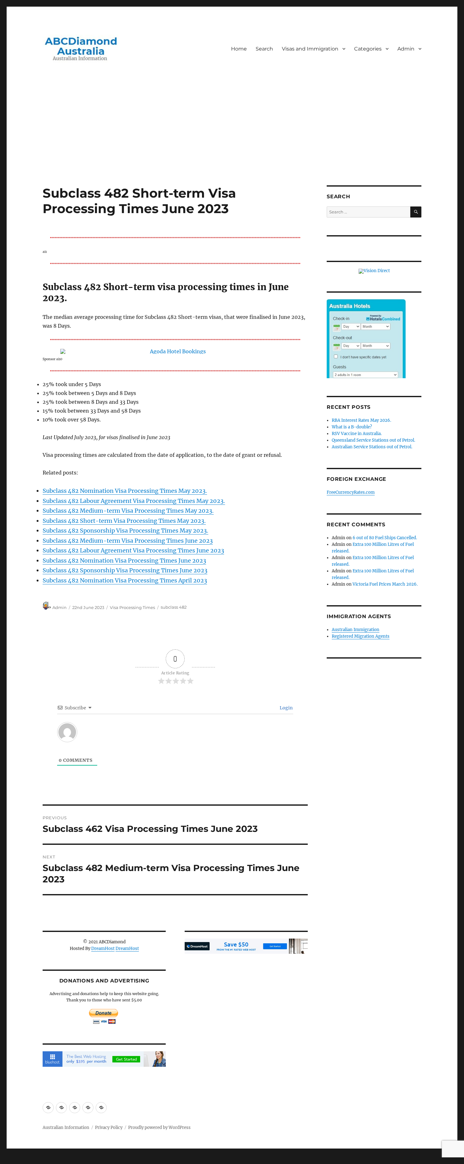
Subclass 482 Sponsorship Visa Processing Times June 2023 (125, 570)
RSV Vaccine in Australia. (357, 433)
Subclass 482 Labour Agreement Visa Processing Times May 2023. (134, 500)
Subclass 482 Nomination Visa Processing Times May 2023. (125, 490)
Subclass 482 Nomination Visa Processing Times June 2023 (124, 560)
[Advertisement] (232, 138)
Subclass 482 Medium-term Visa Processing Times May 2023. (128, 510)
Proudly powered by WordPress (159, 1127)
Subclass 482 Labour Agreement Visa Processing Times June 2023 (133, 550)
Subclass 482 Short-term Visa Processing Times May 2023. (124, 520)
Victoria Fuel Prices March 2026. (385, 584)
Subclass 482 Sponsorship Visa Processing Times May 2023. (125, 530)
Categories (368, 49)
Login (286, 708)
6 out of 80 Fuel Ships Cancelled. (385, 537)
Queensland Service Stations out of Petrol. (373, 440)
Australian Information (66, 1127)
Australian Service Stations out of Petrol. (372, 447)
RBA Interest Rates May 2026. (361, 420)
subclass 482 (174, 607)
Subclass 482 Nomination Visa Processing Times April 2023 (125, 580)
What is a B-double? (352, 427)
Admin (405, 49)
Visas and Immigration (310, 49)
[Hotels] (366, 351)
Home (239, 49)
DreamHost (103, 948)
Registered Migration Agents (361, 636)
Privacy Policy (108, 1127)
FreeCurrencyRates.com (351, 492)
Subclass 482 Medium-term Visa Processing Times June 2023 (128, 540)
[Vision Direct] (374, 271)
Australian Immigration (355, 629)
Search (264, 49)
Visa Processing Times (132, 607)
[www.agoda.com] (175, 351)
